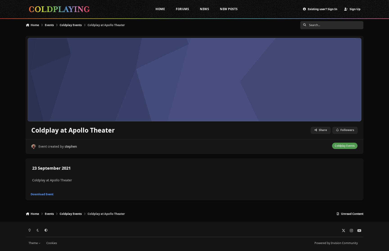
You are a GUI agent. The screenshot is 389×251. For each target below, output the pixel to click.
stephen (71, 146)
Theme (33, 243)
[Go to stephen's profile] (33, 146)
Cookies (51, 243)
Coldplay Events (345, 146)
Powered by (336, 243)
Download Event (42, 194)
